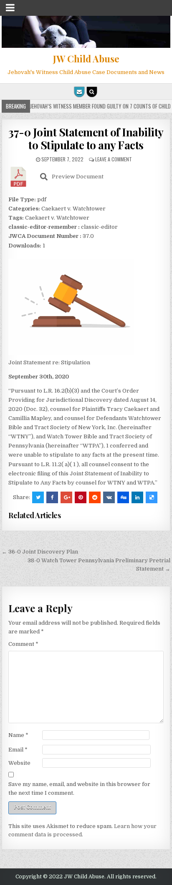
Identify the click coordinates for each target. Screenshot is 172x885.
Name (18, 735)
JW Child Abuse (86, 58)
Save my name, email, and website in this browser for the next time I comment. (79, 788)
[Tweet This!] (38, 497)
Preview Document (78, 176)
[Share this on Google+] (66, 497)
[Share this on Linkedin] (137, 497)
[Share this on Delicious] (151, 497)
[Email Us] (79, 92)
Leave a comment (113, 159)
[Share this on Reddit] (95, 497)
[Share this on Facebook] (52, 497)
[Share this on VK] (109, 497)
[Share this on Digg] (123, 497)
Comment (23, 644)
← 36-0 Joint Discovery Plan (40, 552)
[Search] (92, 92)
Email (18, 750)
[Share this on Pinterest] (80, 497)
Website (19, 763)
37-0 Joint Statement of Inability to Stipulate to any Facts (86, 138)
